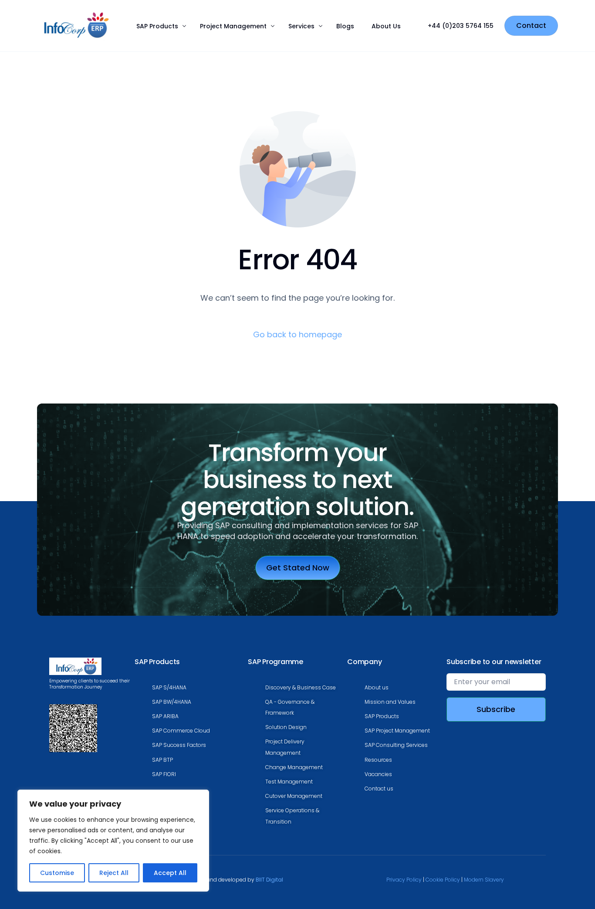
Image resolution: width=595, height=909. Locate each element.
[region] (113, 841)
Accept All (170, 872)
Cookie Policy (443, 879)
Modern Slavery (484, 879)
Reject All (113, 872)
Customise (57, 872)
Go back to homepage (297, 334)
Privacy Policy (404, 879)
